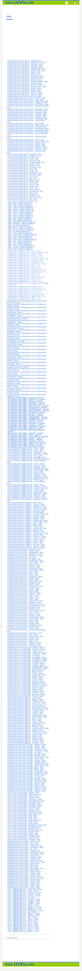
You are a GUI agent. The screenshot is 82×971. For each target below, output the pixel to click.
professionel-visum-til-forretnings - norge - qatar (26, 759)
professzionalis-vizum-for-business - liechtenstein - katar (26, 121)
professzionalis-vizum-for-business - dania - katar (26, 140)
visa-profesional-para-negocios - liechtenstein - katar (27, 717)
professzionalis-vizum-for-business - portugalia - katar (28, 109)
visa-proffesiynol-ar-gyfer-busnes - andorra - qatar (26, 496)
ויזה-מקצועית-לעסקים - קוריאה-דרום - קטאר (22, 240)
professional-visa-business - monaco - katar (24, 614)
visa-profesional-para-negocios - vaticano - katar (26, 696)
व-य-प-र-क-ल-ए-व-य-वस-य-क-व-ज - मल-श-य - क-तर (23, 172)
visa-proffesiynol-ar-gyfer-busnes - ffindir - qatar (26, 480)
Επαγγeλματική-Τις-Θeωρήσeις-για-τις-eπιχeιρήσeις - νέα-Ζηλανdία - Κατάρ (27, 327)
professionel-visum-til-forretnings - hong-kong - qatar (28, 772)
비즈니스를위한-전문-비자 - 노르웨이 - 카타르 (24, 904)
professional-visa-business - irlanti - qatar (23, 575)
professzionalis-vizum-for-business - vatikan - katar (27, 98)
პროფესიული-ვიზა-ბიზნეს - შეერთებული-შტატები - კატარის (26, 431)
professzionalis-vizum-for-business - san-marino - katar (28, 104)
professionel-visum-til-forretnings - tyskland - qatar (27, 791)
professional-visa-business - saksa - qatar (23, 596)
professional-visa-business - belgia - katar (23, 641)
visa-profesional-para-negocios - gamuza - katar (25, 699)
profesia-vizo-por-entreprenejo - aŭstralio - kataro (26, 691)
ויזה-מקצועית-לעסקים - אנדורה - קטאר (20, 248)
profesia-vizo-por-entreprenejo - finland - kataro (26, 678)
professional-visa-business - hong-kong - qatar (25, 576)
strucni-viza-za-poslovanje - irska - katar (22, 818)
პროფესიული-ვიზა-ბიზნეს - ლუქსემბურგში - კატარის (27, 417)
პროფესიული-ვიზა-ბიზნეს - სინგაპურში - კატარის (26, 402)
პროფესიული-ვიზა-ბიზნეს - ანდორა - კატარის (25, 444)
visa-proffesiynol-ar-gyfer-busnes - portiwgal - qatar (27, 457)
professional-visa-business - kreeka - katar (23, 626)
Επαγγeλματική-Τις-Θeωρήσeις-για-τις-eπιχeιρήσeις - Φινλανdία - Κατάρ (27, 363)
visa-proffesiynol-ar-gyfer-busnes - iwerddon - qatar (27, 475)
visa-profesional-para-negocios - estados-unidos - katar (28, 728)
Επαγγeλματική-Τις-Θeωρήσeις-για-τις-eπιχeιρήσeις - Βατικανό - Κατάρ (27, 302)
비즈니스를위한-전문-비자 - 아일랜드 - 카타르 (24, 915)
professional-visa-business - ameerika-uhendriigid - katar (26, 631)
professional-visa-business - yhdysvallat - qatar (25, 581)
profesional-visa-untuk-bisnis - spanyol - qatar (25, 83)
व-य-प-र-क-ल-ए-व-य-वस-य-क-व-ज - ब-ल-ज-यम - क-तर (24, 196)
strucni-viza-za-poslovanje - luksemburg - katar (25, 812)
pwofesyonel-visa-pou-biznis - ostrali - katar (24, 884)
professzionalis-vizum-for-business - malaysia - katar (27, 117)
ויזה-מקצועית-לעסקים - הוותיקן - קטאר (20, 202)
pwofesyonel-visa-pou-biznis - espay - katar (24, 875)
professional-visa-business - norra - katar (23, 612)
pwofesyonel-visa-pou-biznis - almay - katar (24, 888)
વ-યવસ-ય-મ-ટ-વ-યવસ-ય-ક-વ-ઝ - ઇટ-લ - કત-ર (24, 275)
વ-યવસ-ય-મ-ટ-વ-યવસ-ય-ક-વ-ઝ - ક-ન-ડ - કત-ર (24, 291)
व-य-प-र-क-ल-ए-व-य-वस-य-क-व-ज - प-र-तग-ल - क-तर (24, 164)
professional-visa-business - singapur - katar (24, 602)
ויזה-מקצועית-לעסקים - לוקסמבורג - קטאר (21, 222)
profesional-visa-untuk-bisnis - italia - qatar (24, 73)
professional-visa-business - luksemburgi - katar (26, 617)
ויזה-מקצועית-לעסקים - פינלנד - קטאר (20, 233)
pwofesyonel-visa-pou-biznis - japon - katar (24, 863)
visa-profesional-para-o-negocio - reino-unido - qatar (27, 509)
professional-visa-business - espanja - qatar (24, 583)
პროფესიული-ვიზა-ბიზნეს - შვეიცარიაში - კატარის (26, 399)
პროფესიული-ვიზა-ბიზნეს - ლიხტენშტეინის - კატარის (28, 418)
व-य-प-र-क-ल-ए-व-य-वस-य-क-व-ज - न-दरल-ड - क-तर (23, 165)
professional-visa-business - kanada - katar (24, 638)
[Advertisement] (28, 43)
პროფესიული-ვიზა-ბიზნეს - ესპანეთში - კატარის (26, 433)
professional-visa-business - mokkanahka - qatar (26, 552)
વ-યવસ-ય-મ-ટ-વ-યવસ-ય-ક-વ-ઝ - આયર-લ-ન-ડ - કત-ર (26, 277)
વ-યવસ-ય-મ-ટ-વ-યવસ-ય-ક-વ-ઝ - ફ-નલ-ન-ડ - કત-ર (25, 281)
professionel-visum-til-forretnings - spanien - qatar (27, 778)
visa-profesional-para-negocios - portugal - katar (26, 705)
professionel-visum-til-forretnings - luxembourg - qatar (28, 764)
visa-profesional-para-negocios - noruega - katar (26, 710)
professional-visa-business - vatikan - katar (24, 597)
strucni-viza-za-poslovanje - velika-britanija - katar (26, 801)
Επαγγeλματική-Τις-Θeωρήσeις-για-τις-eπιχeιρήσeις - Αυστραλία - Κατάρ (27, 389)
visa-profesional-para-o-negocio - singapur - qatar (26, 506)
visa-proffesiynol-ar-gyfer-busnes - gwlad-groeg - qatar (28, 478)
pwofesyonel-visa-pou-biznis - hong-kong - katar (25, 868)
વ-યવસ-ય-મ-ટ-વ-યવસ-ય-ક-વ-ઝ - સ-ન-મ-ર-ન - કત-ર (26, 257)
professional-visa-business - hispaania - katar (24, 633)
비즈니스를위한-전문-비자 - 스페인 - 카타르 (23, 923)
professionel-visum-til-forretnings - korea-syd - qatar (27, 781)
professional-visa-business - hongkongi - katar (25, 625)
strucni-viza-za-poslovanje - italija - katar (23, 817)
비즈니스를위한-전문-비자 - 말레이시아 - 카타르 (25, 907)
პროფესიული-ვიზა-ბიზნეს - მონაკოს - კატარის (25, 414)
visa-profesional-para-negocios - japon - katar (25, 718)
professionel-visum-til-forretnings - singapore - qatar (27, 749)
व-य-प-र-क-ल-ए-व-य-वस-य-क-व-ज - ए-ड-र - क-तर (22, 199)
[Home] (66, 3)
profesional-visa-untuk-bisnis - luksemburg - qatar (26, 69)
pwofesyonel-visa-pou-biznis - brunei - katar (24, 881)
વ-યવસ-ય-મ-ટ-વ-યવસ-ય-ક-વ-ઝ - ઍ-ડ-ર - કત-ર (24, 298)
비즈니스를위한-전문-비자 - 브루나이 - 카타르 (24, 930)
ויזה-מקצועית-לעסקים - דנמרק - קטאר (20, 238)
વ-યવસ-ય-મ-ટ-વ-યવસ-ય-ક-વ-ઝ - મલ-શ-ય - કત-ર (25, 269)
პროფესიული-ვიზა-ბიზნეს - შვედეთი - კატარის (25, 401)
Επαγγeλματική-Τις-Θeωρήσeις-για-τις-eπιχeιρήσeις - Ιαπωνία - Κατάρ (27, 347)
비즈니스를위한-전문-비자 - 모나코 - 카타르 (23, 905)
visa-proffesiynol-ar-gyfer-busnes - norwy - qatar (26, 464)
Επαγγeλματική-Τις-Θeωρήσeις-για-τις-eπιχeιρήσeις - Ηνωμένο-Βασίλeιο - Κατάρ (27, 318)
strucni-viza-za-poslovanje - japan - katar (23, 815)
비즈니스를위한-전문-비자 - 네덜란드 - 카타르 (24, 901)
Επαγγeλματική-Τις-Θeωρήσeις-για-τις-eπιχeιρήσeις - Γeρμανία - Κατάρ (27, 395)
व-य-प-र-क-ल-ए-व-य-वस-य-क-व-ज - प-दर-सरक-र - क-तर (24, 154)
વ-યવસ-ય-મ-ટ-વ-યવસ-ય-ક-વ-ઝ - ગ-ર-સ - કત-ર (24, 280)
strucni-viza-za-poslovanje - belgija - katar (23, 834)
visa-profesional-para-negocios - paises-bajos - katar (27, 707)
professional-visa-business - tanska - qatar (23, 585)
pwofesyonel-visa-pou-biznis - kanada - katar (24, 880)
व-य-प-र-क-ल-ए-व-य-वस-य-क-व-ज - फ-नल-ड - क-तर (23, 185)
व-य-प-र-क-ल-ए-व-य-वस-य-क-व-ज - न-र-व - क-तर (22, 169)
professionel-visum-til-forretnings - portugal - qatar (27, 754)
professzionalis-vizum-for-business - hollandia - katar (27, 111)
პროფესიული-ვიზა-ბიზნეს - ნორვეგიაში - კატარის (26, 412)
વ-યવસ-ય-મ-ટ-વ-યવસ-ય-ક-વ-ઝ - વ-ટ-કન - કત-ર (24, 251)
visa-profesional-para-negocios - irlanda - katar (25, 722)
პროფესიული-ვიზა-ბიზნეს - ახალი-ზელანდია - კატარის (28, 410)
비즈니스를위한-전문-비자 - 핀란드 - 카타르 (23, 920)
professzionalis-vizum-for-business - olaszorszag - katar (28, 125)
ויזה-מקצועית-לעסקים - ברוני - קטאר (20, 243)
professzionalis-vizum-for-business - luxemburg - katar (28, 119)
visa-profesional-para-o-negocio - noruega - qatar (26, 515)
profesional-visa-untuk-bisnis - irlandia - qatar (25, 75)
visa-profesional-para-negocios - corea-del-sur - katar (28, 733)
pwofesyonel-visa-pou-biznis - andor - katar (24, 886)
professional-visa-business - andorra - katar (24, 644)
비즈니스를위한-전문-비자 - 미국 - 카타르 (22, 922)
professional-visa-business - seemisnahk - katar (25, 601)
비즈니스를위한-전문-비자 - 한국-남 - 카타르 (23, 926)
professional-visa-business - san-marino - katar (25, 604)
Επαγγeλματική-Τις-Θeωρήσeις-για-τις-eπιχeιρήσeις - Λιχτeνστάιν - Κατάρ (27, 344)
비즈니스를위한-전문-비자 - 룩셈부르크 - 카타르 (25, 909)
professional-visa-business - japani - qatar (23, 572)
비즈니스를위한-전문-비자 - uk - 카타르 (21, 897)
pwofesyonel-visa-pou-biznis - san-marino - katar (26, 847)
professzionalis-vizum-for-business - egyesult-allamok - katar (28, 134)
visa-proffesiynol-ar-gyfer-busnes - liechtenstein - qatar (28, 470)
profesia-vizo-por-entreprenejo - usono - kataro (25, 680)
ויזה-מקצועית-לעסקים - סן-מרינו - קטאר (21, 209)
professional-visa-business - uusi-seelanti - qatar (26, 562)
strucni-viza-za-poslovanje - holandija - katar (24, 804)
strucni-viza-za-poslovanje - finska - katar (23, 823)
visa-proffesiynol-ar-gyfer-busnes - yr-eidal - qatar (26, 473)
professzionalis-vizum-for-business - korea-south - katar (28, 141)
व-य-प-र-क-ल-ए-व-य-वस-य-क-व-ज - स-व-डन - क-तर (23, 157)
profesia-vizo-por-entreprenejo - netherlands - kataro (28, 659)
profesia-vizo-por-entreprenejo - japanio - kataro (26, 670)
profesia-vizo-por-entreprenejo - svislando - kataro (27, 649)
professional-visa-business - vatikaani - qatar (24, 549)
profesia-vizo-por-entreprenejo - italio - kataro (25, 672)
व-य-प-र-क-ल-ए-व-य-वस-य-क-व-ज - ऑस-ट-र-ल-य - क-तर (25, 198)
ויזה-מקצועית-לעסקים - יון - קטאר (18, 231)
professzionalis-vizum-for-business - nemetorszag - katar (26, 152)
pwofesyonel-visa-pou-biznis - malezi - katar (24, 859)
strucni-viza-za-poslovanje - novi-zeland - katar (25, 805)
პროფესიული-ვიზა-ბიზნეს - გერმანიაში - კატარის (26, 446)
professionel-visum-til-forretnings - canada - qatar (26, 783)
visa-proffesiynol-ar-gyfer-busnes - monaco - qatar (26, 465)
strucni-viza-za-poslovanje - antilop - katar (23, 796)
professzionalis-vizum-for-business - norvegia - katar (27, 114)
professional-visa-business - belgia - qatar (23, 591)
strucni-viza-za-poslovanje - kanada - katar (23, 831)
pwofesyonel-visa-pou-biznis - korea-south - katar (26, 878)
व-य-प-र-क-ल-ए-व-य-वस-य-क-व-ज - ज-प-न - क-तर (23, 177)
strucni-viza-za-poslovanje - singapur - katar (24, 797)
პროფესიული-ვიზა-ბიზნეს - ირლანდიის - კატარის (26, 423)
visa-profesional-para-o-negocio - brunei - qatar (25, 541)
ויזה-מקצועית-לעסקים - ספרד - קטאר (20, 236)
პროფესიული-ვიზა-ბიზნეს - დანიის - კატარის (24, 435)
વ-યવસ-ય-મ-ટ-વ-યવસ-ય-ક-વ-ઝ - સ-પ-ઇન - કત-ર (25, 286)
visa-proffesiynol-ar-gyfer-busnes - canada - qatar (26, 489)
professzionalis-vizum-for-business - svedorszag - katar (28, 101)
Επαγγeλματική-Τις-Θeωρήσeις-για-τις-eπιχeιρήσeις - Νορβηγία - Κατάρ (27, 331)
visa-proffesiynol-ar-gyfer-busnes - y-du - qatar (25, 456)
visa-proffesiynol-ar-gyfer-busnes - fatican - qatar (26, 448)
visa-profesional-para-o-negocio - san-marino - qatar (27, 507)
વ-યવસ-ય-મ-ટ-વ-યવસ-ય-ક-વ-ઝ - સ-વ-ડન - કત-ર (25, 254)
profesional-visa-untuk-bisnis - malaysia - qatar (25, 67)
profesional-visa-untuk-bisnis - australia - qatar (25, 93)
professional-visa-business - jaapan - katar (23, 620)
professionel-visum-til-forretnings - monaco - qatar (27, 760)
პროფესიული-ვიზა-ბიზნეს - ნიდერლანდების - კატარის (28, 409)
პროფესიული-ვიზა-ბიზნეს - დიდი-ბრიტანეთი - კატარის (28, 406)
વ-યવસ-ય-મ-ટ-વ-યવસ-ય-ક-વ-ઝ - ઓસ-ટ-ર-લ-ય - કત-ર (27, 296)
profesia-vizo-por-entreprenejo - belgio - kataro (25, 689)
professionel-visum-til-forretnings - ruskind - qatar (26, 747)
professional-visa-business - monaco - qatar (24, 565)
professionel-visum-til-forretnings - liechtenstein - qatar (28, 765)
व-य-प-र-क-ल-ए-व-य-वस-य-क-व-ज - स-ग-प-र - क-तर (23, 159)
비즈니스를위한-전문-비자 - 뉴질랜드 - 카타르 (24, 902)
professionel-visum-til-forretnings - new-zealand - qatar (28, 757)
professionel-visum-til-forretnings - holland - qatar (26, 755)
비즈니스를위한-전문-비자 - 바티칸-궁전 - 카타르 (25, 889)
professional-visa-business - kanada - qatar (24, 588)
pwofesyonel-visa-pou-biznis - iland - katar (23, 867)
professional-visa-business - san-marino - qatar (25, 556)
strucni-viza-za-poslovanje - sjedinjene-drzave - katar (27, 825)
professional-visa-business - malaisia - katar (24, 615)
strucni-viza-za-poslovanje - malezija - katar (24, 810)
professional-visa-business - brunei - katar (23, 639)
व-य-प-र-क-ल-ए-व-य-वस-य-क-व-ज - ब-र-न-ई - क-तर (23, 194)
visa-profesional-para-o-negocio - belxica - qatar (26, 543)
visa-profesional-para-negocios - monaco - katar (26, 712)
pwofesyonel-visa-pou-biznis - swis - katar (23, 843)
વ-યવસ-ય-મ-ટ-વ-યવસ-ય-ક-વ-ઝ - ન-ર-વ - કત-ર (24, 265)
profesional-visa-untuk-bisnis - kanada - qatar (25, 88)
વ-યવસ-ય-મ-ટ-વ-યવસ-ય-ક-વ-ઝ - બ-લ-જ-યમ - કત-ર (26, 294)
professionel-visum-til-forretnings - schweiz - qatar (26, 746)
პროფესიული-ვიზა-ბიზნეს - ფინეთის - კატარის (25, 428)
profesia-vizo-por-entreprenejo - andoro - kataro (26, 693)
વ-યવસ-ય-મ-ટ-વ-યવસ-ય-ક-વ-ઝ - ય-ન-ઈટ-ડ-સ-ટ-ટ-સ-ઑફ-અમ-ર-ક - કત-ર (28, 284)
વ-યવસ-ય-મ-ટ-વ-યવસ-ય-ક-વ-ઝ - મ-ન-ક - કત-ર (24, 267)
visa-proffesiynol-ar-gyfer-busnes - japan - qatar (25, 472)
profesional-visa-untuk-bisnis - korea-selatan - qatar (27, 86)
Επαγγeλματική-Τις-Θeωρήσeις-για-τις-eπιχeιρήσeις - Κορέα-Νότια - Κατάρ (27, 376)
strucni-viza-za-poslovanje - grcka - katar (23, 822)
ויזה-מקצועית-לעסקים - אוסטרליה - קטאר (21, 246)
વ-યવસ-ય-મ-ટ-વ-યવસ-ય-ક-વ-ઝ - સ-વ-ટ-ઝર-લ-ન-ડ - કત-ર (28, 252)
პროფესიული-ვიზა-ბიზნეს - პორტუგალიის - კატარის (27, 407)
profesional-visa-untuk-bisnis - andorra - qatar (25, 94)
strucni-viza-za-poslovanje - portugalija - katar (25, 802)
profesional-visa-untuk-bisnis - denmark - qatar (25, 85)
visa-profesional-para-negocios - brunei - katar (25, 736)
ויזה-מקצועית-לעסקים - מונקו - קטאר (20, 219)
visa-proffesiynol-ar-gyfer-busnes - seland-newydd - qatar (26, 461)
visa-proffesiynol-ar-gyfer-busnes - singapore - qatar (27, 452)
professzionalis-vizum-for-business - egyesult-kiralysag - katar (28, 107)
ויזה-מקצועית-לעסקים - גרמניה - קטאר (20, 249)
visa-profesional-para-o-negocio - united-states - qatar (28, 533)
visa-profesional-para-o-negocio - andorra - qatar (26, 546)
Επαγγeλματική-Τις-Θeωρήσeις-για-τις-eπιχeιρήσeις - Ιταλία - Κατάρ (27, 350)
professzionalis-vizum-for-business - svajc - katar (26, 99)
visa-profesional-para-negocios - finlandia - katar (26, 726)
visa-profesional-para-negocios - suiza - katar (24, 697)
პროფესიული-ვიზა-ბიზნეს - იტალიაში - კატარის (25, 422)
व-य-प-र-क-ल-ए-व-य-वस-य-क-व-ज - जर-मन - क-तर (23, 201)
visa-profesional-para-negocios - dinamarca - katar (27, 731)
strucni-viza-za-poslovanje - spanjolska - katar (25, 826)
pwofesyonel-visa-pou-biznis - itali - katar (23, 865)
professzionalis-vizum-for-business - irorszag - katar (27, 127)
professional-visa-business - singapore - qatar (25, 554)
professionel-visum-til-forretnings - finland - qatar (26, 775)
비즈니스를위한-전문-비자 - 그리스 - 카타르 (23, 918)
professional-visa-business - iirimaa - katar (23, 623)
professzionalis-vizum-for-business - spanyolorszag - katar (27, 137)
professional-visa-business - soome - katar (23, 628)
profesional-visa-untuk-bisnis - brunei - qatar (24, 90)
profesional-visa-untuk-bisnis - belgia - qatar (24, 91)
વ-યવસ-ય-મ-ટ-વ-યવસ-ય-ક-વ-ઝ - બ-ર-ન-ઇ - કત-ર (25, 293)
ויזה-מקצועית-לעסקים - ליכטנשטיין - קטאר (21, 223)
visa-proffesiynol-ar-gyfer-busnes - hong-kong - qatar (27, 477)
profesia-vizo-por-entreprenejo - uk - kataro (24, 655)
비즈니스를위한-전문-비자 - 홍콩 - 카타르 (22, 917)
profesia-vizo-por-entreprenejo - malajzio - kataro (26, 665)
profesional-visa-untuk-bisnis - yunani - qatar (24, 78)
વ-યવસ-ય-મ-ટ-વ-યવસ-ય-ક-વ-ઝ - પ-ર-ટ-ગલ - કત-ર (25, 260)
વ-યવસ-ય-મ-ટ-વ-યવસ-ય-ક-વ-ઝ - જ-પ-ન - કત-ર (24, 273)
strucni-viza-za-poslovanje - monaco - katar (24, 809)
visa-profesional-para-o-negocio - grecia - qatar (25, 530)
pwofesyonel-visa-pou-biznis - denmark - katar (25, 876)
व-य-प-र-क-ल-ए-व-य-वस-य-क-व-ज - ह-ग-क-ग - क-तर (23, 181)
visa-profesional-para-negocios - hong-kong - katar (27, 723)
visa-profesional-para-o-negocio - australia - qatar (26, 544)
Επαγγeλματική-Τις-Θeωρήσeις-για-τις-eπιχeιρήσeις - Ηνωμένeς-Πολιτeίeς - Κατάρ (27, 366)
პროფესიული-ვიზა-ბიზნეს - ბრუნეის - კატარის (25, 439)
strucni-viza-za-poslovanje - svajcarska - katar (24, 794)
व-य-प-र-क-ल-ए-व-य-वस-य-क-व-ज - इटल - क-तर (22, 178)
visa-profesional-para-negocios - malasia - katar (25, 714)
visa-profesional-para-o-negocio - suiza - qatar (25, 502)
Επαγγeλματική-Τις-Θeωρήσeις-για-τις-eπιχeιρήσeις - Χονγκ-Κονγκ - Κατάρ (27, 356)
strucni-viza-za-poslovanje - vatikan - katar (23, 793)
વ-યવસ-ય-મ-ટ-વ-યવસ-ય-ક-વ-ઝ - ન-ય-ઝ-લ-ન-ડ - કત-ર (27, 264)
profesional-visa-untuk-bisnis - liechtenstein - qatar (27, 70)
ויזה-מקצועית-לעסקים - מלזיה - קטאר (20, 220)
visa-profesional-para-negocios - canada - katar (25, 734)
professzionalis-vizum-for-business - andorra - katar (27, 149)
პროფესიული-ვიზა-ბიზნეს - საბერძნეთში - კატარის (27, 427)
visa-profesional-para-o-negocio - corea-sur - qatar (27, 538)
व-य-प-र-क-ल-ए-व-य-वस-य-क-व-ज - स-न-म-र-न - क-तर (24, 161)
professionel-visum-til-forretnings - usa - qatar (25, 776)
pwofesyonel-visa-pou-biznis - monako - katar (25, 857)
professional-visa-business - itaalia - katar (23, 622)
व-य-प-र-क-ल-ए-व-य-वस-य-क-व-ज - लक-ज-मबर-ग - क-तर (25, 173)
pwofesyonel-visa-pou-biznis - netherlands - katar (26, 852)
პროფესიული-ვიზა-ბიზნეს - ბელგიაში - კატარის (25, 441)
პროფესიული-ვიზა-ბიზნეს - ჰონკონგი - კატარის (25, 425)
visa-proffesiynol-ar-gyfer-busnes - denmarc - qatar (27, 486)
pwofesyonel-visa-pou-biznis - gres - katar (23, 870)
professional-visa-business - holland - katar (24, 609)
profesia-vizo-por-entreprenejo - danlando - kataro (27, 683)
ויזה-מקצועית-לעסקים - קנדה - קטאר (20, 241)
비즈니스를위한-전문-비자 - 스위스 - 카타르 (23, 891)
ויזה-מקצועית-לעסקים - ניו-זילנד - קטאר (20, 215)
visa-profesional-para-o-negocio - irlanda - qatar (26, 527)
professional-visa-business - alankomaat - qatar (25, 560)
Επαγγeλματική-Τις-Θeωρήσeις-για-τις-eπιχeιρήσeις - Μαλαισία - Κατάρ (27, 337)
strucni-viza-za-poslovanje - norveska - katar (24, 807)
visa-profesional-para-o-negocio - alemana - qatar (26, 547)
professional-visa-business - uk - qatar (22, 557)
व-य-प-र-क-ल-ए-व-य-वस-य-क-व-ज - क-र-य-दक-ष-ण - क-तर (25, 191)
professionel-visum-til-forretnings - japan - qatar (26, 767)
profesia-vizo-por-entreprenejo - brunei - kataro (25, 688)
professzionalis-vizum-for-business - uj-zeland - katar (27, 112)
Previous (10, 938)
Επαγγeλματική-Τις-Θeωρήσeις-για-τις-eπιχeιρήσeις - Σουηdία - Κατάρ (27, 308)
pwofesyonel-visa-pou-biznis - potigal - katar (24, 851)
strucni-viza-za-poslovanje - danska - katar (23, 828)
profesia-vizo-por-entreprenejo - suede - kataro (25, 651)
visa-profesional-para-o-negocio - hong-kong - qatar (27, 528)
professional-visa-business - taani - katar (23, 635)
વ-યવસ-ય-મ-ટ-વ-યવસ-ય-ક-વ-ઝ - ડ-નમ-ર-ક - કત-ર (25, 288)
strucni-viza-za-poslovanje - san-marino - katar (25, 799)
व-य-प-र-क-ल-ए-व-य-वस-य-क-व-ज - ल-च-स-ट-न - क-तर (24, 175)
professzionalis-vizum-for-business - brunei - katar (26, 144)
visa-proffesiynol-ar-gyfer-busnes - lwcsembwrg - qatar (28, 468)
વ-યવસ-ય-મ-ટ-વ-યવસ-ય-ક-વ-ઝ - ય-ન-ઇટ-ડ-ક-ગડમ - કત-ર (28, 259)
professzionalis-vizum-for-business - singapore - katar (28, 102)
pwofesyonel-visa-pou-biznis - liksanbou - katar (25, 860)
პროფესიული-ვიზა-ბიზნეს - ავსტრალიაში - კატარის (27, 443)
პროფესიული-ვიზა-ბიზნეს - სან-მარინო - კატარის (26, 404)
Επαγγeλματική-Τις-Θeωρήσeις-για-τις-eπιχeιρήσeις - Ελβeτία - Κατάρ (27, 305)
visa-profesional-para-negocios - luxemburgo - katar (27, 715)
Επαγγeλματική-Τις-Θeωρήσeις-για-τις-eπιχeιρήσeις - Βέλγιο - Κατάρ (27, 385)
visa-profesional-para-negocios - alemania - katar (26, 743)
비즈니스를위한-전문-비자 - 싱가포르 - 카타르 (24, 894)
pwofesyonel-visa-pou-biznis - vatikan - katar (24, 841)
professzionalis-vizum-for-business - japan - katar (26, 123)
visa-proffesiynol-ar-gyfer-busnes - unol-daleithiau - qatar (26, 482)
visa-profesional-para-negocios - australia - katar (26, 739)
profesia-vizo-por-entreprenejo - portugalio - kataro (27, 657)
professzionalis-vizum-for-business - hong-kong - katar (28, 128)
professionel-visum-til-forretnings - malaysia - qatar (27, 762)
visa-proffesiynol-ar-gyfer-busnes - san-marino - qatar (28, 454)
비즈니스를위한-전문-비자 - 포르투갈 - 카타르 (24, 899)
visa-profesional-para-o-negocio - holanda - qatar (26, 512)
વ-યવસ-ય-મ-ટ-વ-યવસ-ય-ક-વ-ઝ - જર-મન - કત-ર (24, 299)
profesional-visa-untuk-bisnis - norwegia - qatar (25, 64)
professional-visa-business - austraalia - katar (25, 643)
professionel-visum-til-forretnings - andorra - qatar (27, 789)
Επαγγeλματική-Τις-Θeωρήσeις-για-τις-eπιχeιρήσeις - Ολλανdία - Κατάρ (27, 324)
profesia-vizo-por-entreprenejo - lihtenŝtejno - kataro (27, 668)
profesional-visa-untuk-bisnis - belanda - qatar (25, 61)
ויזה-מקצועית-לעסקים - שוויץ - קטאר (19, 204)
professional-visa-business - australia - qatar (24, 593)
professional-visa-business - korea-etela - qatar (25, 586)
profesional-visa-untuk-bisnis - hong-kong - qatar (26, 77)
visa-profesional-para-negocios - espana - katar (25, 730)
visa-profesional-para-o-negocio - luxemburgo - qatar (28, 520)
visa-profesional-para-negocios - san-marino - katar (27, 702)
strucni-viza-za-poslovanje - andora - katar (23, 838)
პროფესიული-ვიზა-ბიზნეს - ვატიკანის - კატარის (25, 398)
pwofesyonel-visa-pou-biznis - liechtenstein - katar (26, 862)
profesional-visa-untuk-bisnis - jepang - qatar (24, 72)
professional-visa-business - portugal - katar (24, 607)
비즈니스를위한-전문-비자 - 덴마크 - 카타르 (23, 925)
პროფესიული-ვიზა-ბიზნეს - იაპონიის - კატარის (25, 420)
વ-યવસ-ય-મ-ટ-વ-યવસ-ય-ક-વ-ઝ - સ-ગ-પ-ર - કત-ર (25, 256)
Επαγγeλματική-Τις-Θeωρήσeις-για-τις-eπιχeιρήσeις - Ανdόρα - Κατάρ (27, 392)
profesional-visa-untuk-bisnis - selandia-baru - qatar (27, 62)
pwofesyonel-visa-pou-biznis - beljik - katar (23, 883)
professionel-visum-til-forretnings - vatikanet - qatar (27, 744)
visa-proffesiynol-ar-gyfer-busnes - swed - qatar (25, 451)
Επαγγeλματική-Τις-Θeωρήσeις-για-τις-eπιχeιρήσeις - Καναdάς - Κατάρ (27, 379)
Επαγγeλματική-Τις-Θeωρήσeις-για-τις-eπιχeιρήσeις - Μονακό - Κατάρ (27, 334)
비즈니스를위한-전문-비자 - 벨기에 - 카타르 (23, 931)
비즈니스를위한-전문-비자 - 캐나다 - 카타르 (23, 928)
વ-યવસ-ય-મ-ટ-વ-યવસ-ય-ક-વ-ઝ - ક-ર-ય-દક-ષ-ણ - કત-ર (27, 289)
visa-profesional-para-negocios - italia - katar (24, 720)
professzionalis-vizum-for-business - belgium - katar (27, 146)
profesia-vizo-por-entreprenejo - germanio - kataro (27, 694)
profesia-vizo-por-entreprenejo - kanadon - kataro (26, 686)
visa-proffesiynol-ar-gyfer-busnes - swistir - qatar (26, 449)
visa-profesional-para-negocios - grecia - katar (25, 725)
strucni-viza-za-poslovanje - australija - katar (24, 836)
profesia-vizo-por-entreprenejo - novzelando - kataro (27, 660)
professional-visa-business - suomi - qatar (23, 580)
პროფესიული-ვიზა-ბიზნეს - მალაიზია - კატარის (25, 415)
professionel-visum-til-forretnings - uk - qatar (24, 752)
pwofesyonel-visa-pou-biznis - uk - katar (22, 849)
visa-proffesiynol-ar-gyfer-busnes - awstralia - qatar (27, 494)
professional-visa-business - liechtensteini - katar (26, 618)
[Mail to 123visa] (75, 3)
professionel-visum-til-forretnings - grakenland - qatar (28, 773)
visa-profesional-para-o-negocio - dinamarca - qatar (27, 536)
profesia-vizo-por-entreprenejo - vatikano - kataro (26, 647)
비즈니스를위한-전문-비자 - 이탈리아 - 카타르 (24, 913)
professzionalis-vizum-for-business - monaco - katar (27, 115)
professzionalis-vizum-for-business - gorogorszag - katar (29, 130)
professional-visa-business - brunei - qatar (23, 589)
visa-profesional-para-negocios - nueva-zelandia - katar (28, 709)
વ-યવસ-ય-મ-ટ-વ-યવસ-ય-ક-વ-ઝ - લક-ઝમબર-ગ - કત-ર (26, 270)
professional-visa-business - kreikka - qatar (24, 578)
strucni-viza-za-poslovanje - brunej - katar (23, 833)
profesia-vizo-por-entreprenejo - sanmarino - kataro (27, 654)
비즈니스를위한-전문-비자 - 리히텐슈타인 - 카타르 (25, 910)
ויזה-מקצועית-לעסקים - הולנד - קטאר (20, 214)
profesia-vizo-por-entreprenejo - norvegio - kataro (26, 662)
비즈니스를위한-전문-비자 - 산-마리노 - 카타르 (24, 896)
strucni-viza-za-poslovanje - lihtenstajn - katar (25, 813)
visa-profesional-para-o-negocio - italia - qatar (25, 525)
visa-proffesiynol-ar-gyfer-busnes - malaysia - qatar (27, 467)
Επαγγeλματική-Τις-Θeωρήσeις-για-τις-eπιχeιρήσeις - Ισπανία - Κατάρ (27, 369)
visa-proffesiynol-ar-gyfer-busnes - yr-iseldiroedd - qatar (29, 459)
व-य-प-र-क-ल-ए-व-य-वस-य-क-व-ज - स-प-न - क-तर (23, 188)
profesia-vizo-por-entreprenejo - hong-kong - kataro (27, 675)
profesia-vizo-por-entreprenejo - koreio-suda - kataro (27, 685)
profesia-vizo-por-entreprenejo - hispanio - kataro (26, 681)
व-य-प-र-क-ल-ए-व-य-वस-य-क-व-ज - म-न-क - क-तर (23, 170)
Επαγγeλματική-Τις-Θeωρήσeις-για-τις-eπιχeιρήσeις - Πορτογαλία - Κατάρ (27, 321)
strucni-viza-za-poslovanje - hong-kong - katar (25, 820)
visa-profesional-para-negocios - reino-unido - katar (27, 704)
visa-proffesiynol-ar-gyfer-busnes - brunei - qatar (26, 491)
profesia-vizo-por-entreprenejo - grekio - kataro (25, 676)
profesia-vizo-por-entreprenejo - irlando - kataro (26, 673)
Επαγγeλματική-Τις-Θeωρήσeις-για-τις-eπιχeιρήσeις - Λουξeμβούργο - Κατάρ (27, 340)
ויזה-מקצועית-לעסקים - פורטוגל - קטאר (20, 212)
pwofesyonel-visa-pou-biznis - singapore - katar (25, 846)
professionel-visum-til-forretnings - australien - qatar (27, 788)
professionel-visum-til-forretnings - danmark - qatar (27, 780)
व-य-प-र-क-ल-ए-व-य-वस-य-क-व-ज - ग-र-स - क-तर (22, 183)
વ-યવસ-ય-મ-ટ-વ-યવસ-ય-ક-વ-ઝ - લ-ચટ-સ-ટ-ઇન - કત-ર (27, 272)
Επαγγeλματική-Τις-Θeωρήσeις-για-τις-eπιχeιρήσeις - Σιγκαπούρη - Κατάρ (27, 311)
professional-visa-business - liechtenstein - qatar (26, 570)
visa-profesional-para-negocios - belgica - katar (25, 738)
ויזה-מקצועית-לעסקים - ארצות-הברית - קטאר (22, 235)
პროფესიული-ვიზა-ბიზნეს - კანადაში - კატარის (25, 438)
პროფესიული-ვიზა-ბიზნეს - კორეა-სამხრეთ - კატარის (28, 436)
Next (16, 938)
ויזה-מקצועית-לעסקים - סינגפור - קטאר (20, 207)
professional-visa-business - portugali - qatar (24, 559)
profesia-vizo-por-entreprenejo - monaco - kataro (26, 664)
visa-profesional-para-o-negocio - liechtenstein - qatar (28, 522)
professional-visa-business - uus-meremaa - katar (26, 610)
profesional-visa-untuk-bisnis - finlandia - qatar (25, 80)
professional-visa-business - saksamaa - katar (25, 646)
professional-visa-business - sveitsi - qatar (23, 551)
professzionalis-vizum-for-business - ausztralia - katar (28, 148)
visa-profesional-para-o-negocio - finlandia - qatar (26, 531)
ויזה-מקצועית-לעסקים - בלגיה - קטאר (20, 244)
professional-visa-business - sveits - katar (23, 599)
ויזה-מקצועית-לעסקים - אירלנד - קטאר (20, 228)
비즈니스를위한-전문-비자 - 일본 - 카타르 (22, 912)
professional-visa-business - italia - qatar (23, 573)
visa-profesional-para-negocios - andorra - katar (26, 741)
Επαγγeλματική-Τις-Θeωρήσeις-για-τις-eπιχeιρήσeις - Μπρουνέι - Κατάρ (27, 382)
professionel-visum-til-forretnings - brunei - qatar (26, 784)
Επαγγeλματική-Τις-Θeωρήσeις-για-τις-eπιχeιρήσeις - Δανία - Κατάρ (27, 373)
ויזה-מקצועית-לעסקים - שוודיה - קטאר (20, 206)
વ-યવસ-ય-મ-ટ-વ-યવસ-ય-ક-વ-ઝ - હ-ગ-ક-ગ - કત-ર (25, 278)
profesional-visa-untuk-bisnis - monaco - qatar (25, 65)
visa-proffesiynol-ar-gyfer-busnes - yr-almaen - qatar (27, 497)
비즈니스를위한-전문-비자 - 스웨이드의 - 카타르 (25, 892)
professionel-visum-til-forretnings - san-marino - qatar (28, 751)
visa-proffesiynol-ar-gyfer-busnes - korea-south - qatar (28, 488)
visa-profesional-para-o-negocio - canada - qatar (26, 539)
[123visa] (19, 4)
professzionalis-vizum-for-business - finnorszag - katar (28, 131)
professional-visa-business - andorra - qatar (24, 594)
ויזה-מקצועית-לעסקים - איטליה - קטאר (20, 227)
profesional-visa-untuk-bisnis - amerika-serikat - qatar (28, 82)
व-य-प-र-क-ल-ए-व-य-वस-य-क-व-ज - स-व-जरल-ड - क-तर (24, 156)
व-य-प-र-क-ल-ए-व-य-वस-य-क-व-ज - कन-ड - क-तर (22, 193)
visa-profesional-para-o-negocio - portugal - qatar (26, 510)
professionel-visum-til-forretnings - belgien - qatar (26, 786)
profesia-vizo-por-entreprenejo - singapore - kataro (27, 652)
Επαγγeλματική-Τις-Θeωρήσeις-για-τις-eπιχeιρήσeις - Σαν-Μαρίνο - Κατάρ (27, 315)
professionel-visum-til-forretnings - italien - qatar (26, 768)
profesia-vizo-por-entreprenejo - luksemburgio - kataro (28, 667)
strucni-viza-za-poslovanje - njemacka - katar (24, 839)
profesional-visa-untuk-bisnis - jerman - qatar (25, 96)
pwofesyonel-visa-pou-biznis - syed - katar (23, 844)
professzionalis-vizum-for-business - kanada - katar (27, 143)
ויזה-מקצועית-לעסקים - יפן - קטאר (19, 225)
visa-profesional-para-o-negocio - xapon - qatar (25, 523)
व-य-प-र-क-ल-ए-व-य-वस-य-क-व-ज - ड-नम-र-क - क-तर (24, 190)
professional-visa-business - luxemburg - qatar (25, 568)
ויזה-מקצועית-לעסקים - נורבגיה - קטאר (20, 217)
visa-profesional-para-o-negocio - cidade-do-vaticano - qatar (27, 500)
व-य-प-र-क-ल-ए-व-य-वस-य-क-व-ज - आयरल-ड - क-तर (23, 180)
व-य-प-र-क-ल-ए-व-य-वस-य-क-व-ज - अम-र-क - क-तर (23, 186)
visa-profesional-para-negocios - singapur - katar (26, 701)
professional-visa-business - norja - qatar (23, 564)
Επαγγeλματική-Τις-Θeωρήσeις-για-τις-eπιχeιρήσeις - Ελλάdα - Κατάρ (27, 360)
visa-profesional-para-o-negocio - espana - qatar (26, 535)
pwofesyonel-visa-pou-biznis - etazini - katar (24, 873)
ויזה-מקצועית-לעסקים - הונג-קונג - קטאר (21, 230)
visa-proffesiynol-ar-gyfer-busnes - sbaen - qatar (26, 485)
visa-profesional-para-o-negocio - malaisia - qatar (26, 518)
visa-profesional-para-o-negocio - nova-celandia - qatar (28, 514)
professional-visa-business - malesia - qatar (24, 567)
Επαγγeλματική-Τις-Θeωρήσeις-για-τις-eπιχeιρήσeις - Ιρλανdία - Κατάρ (27, 353)
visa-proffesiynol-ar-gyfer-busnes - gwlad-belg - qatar (27, 493)
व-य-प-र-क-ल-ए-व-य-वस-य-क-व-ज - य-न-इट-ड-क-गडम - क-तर (26, 162)
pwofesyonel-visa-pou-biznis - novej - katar (23, 855)
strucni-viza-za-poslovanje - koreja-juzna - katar (25, 830)
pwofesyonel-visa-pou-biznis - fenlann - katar (24, 872)
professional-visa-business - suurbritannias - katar (26, 606)
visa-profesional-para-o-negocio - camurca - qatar (26, 504)
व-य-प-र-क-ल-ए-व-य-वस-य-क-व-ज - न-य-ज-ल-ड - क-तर (24, 167)
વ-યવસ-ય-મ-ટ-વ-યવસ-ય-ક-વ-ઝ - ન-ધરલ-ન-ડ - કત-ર (26, 262)
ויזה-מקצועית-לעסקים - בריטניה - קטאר (21, 210)
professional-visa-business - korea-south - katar (25, 636)
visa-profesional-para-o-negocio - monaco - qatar (26, 517)
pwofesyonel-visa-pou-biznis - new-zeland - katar (26, 854)
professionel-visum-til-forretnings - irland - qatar (26, 770)
